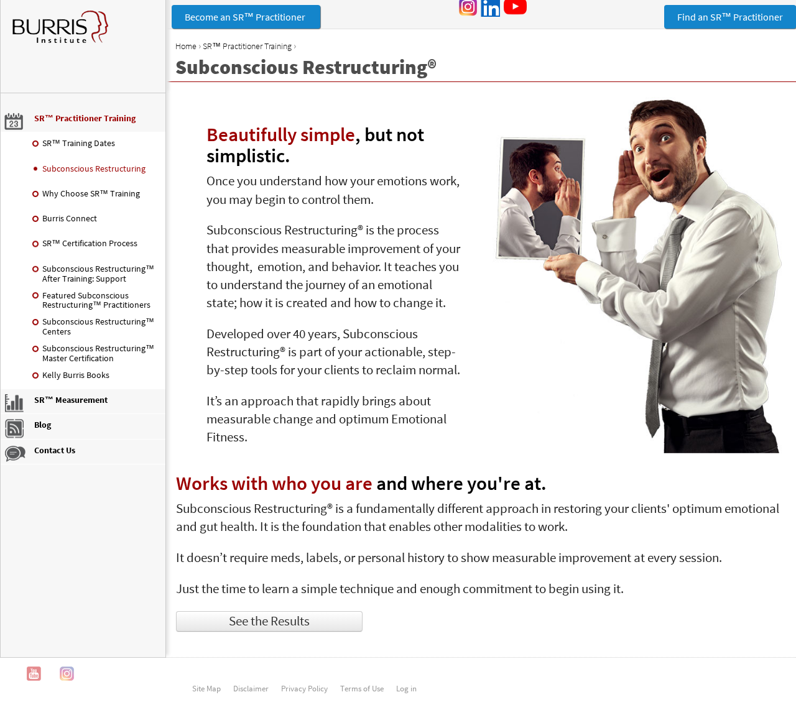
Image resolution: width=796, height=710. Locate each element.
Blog (42, 424)
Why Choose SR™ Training (91, 193)
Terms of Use (362, 688)
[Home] (83, 33)
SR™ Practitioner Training (247, 46)
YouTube (34, 673)
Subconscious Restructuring (94, 168)
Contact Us (54, 450)
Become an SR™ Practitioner (246, 17)
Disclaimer (251, 688)
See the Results (269, 621)
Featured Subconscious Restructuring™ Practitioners (96, 300)
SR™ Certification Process (89, 243)
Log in (406, 688)
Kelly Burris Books (75, 374)
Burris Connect (69, 218)
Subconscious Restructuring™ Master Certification (98, 353)
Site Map (206, 688)
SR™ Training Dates (78, 143)
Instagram (67, 673)
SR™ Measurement (71, 399)
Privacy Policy (304, 688)
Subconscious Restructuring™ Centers (98, 326)
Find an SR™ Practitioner (730, 17)
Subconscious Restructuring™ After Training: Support (98, 273)
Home (186, 46)
